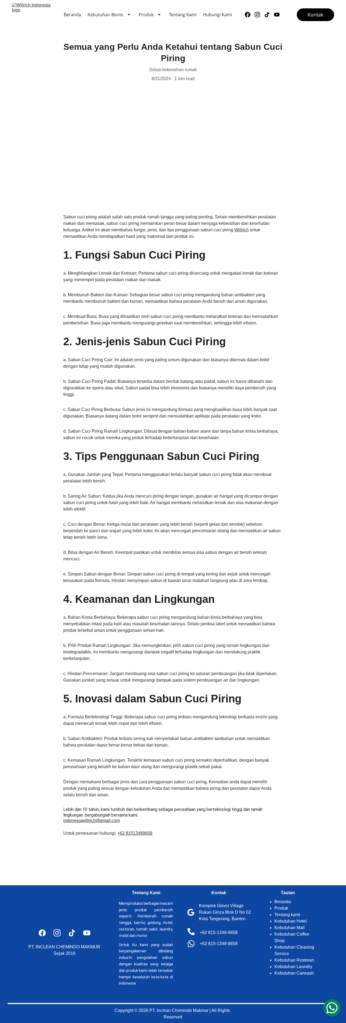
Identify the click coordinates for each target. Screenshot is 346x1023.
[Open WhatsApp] (332, 1008)
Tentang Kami (183, 15)
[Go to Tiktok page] (269, 14)
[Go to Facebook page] (250, 14)
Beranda (72, 15)
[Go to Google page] (190, 912)
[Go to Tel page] (191, 931)
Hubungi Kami (217, 15)
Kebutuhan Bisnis (105, 15)
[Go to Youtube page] (277, 14)
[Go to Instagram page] (259, 14)
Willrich (241, 230)
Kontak (315, 14)
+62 (121, 833)
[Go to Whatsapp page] (191, 943)
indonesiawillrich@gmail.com (91, 820)
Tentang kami (287, 914)
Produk (146, 15)
